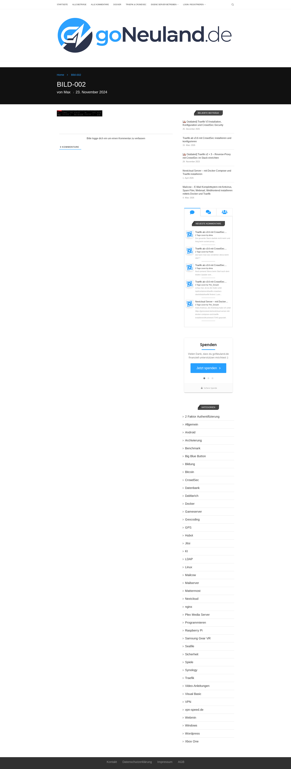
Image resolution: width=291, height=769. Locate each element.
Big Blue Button (195, 456)
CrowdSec (192, 480)
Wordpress (192, 733)
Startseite (62, 4)
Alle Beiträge (79, 4)
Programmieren (195, 622)
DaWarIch (191, 495)
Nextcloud (191, 598)
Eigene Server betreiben (164, 4)
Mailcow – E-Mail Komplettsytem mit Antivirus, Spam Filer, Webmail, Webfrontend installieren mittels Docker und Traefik (207, 190)
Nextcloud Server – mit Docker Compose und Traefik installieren (207, 172)
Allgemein (191, 424)
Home (60, 74)
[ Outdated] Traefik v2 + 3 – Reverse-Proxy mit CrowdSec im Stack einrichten (207, 156)
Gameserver (193, 511)
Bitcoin (189, 472)
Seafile (189, 646)
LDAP (189, 559)
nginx (188, 606)
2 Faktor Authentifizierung (202, 416)
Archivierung (193, 440)
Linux (188, 567)
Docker (117, 4)
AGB (181, 762)
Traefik (189, 678)
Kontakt (112, 762)
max (67, 92)
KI (186, 551)
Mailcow (190, 575)
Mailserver (192, 583)
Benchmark (192, 448)
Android (190, 432)
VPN (188, 701)
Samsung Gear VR (198, 638)
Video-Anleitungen (197, 685)
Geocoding (192, 519)
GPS (188, 527)
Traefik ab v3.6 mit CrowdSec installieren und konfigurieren (207, 140)
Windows (191, 725)
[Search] (232, 4)
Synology (191, 670)
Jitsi (187, 543)
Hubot (189, 535)
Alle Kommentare (100, 4)
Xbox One (192, 741)
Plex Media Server (197, 614)
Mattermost (193, 590)
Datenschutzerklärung (137, 762)
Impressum (164, 762)
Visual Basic (193, 694)
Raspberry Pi (193, 630)
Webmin (190, 717)
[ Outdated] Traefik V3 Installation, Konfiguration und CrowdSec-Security (203, 123)
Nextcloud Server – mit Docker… (211, 301)
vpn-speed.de (194, 709)
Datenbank (192, 488)
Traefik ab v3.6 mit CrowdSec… (211, 232)
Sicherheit (191, 654)
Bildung (190, 464)
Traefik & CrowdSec (136, 4)
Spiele (189, 662)
